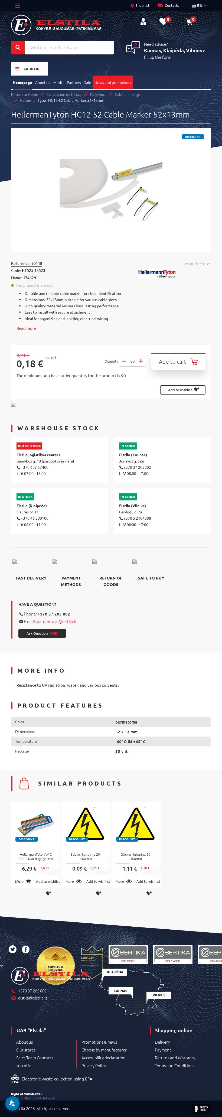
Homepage (22, 82)
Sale (87, 82)
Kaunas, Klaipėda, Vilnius (173, 50)
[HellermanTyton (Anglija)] (174, 274)
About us (42, 82)
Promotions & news (99, 1042)
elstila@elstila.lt (32, 998)
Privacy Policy (93, 1065)
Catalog (31, 68)
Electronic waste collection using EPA (57, 1079)
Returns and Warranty (175, 1057)
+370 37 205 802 (54, 614)
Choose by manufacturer (104, 1049)
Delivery (162, 1042)
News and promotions (112, 82)
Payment (163, 1049)
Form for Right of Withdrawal (33, 1098)
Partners (74, 82)
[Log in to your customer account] (143, 22)
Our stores (25, 1049)
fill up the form (157, 57)
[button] (12, 1103)
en (199, 5)
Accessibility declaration (103, 1057)
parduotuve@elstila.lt (57, 621)
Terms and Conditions (174, 1065)
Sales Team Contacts (34, 1057)
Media (58, 82)
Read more (26, 328)
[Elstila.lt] (56, 25)
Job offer (24, 1065)
